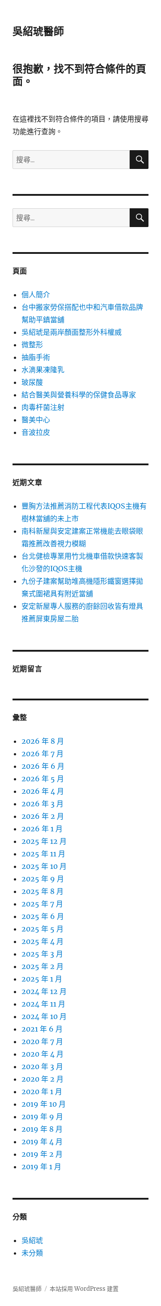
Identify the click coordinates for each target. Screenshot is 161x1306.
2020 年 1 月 (41, 1091)
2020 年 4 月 (42, 1053)
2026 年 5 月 (42, 778)
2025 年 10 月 (44, 866)
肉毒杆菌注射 (42, 407)
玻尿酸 (32, 382)
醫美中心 (35, 419)
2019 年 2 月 (42, 1154)
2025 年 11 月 (43, 853)
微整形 (32, 344)
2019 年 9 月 (42, 1116)
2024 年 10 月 (44, 1016)
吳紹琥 (32, 1240)
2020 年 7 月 (42, 1041)
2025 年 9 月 (42, 878)
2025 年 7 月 (42, 903)
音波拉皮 (35, 432)
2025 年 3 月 (42, 953)
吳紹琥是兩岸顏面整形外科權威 (71, 332)
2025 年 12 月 (44, 841)
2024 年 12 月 (44, 991)
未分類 (32, 1252)
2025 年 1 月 (41, 978)
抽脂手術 (35, 357)
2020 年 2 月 (42, 1078)
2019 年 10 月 (43, 1104)
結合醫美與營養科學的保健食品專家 (78, 394)
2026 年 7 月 (42, 753)
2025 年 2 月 (42, 966)
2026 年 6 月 (42, 766)
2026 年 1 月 (42, 828)
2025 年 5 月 (42, 928)
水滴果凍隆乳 (42, 369)
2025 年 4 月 (42, 941)
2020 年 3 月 (42, 1066)
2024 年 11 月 (43, 1003)
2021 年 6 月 (42, 1028)
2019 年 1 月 (41, 1166)
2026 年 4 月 (42, 791)
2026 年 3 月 (42, 803)
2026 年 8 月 (42, 741)
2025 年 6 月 (42, 916)
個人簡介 (35, 294)
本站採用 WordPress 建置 (84, 1289)
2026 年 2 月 (42, 816)
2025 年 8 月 (42, 891)
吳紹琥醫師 (38, 31)
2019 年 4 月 (42, 1141)
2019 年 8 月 (42, 1129)
